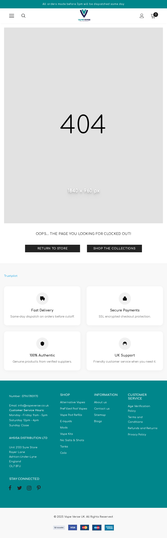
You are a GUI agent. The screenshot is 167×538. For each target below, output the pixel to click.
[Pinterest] (38, 488)
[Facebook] (10, 488)
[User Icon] (142, 16)
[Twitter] (19, 488)
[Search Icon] (27, 16)
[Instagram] (29, 488)
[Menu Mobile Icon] (11, 15)
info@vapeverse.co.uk (33, 405)
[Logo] (84, 16)
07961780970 (30, 396)
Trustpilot (11, 276)
